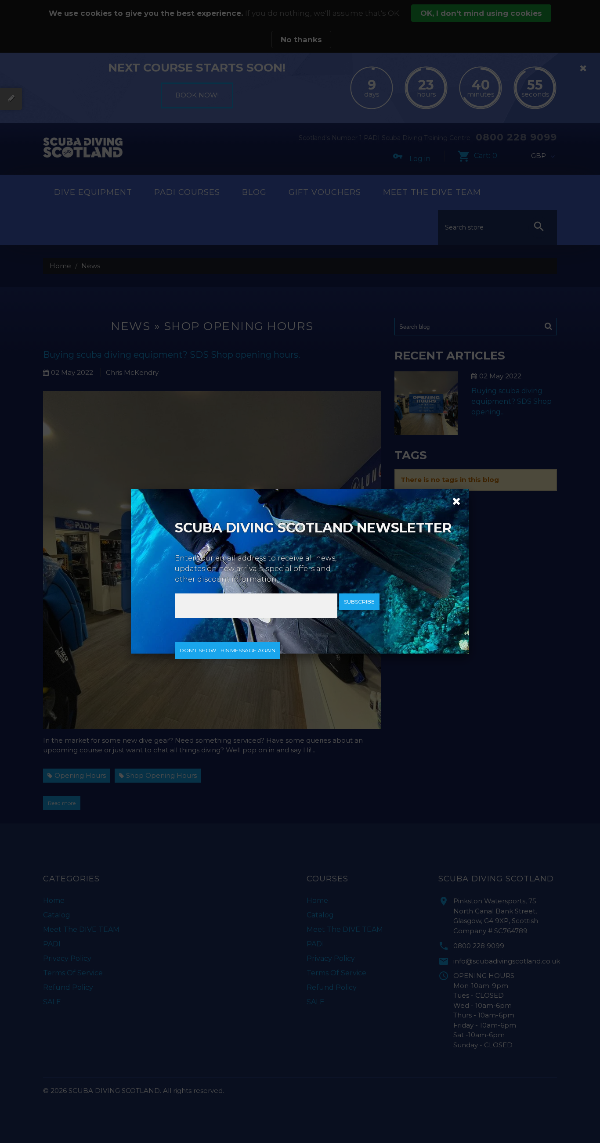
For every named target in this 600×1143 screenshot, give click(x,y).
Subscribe (359, 601)
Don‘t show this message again (227, 650)
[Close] (453, 500)
